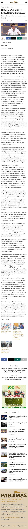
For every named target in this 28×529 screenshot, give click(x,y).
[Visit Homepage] (14, 2)
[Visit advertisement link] (14, 396)
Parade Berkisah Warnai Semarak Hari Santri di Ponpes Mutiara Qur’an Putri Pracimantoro (17, 446)
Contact (8, 499)
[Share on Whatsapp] (19, 38)
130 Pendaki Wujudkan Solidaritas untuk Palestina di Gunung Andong (18, 471)
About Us (3, 499)
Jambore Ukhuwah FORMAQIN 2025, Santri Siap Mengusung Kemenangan (17, 431)
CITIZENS (7, 7)
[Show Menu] (2, 2)
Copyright (20, 499)
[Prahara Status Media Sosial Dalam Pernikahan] (6, 326)
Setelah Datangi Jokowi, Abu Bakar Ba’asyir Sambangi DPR (16, 438)
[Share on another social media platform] (24, 38)
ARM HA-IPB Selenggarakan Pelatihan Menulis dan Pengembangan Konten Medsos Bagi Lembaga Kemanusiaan (18, 334)
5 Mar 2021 (3, 21)
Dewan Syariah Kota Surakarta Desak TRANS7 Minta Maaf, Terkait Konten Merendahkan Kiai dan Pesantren (18, 455)
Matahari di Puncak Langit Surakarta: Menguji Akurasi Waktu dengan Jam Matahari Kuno (18, 479)
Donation (3, 501)
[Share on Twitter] (13, 38)
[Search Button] (26, 2)
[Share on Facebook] (8, 38)
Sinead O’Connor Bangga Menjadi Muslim (18, 423)
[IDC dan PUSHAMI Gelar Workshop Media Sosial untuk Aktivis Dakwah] (6, 344)
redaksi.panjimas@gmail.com (12, 517)
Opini (11, 7)
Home (2, 7)
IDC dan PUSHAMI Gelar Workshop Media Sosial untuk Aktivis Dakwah (5, 350)
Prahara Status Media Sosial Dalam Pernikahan (6, 331)
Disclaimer (14, 499)
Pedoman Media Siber (12, 501)
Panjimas (14, 526)
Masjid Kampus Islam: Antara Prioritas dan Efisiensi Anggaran (17, 463)
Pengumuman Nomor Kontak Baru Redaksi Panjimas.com (18, 416)
